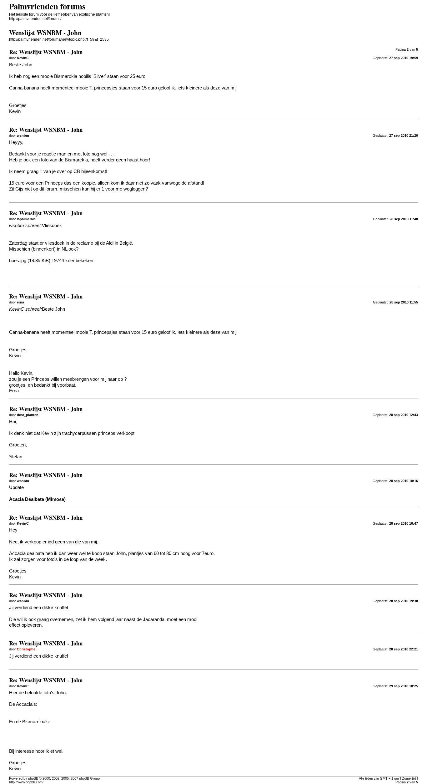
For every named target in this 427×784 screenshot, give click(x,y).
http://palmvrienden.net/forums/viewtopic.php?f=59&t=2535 (59, 39)
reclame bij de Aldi (95, 243)
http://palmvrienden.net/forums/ (35, 19)
